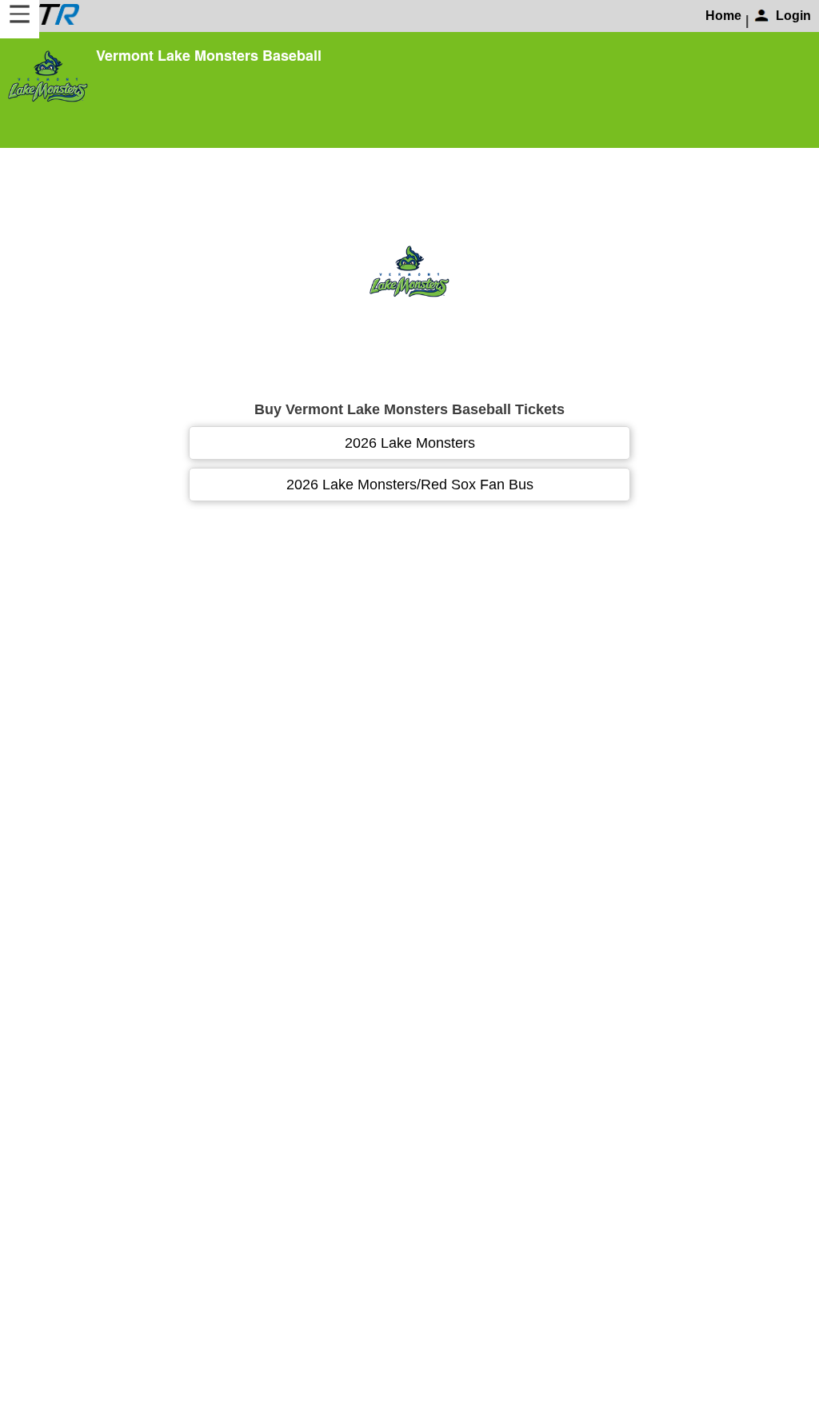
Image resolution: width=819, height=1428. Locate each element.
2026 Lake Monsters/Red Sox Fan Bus (409, 485)
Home (723, 15)
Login (793, 15)
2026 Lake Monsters (410, 443)
